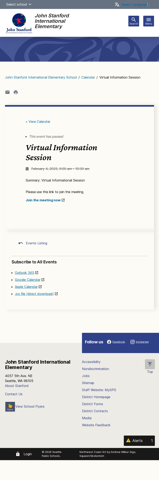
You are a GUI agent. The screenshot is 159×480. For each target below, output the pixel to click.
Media (87, 418)
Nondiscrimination (95, 369)
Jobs (86, 376)
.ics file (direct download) (34, 294)
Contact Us (14, 394)
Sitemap (88, 383)
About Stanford (17, 386)
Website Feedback (96, 425)
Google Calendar (27, 280)
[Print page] (15, 92)
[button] (30, 4)
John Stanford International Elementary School (41, 77)
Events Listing (36, 243)
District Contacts (95, 411)
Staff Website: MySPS (99, 390)
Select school (16, 4)
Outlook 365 (24, 273)
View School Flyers (30, 406)
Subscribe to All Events (34, 261)
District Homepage (96, 397)
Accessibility (91, 362)
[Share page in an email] (7, 92)
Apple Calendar (26, 287)
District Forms (92, 404)
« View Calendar (38, 121)
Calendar (88, 77)
